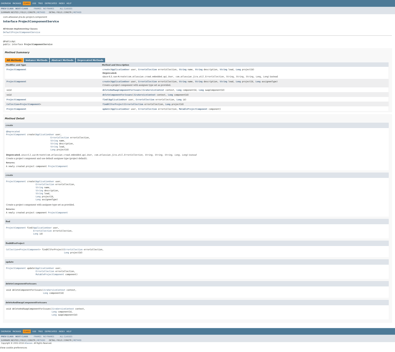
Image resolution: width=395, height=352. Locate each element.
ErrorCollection (147, 69)
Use (34, 3)
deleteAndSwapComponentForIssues (121, 90)
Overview (6, 3)
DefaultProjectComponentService (21, 32)
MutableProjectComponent (193, 109)
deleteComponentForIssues (117, 95)
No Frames (48, 9)
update (106, 109)
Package (17, 3)
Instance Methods (36, 60)
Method (41, 12)
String (182, 69)
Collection (12, 104)
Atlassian (28, 343)
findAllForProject (112, 104)
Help (69, 3)
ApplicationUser (120, 69)
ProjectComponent (16, 69)
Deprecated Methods (90, 60)
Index (62, 3)
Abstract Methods (62, 60)
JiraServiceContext (153, 90)
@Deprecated (13, 131)
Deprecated (51, 3)
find (104, 99)
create (106, 69)
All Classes (66, 9)
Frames (37, 9)
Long (238, 69)
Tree (40, 3)
